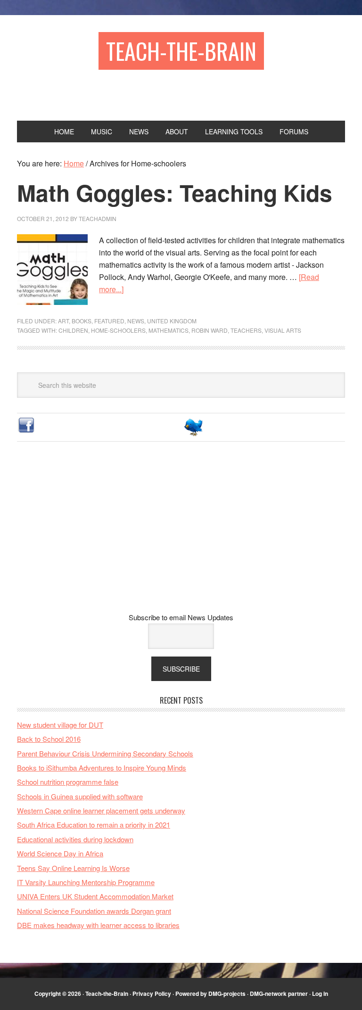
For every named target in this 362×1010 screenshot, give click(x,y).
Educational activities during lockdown (75, 839)
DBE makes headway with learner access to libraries (98, 925)
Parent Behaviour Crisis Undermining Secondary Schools (105, 753)
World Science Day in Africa (60, 853)
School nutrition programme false (67, 782)
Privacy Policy (151, 993)
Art (63, 321)
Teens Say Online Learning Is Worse (73, 868)
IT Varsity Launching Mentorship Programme (86, 882)
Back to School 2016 (49, 739)
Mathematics (168, 330)
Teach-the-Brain (181, 50)
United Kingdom (172, 321)
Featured (109, 321)
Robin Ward (209, 330)
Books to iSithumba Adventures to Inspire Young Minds (101, 767)
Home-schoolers (118, 330)
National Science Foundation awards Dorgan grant (94, 911)
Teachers (246, 330)
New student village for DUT (60, 725)
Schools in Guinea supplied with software (80, 796)
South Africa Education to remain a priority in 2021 (93, 824)
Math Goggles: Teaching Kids (174, 192)
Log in (320, 993)
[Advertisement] (181, 534)
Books (81, 321)
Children (73, 330)
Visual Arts (282, 330)
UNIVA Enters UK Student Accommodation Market (95, 896)
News (135, 321)
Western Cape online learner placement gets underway (101, 810)
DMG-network (268, 993)
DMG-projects (227, 993)
